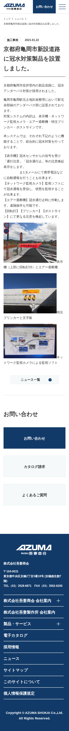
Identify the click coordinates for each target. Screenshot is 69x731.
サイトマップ (16, 670)
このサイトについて (22, 681)
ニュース (19, 19)
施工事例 (12, 40)
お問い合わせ (44, 6)
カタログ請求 (34, 467)
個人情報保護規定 (19, 693)
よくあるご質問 (34, 495)
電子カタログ (16, 635)
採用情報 (11, 647)
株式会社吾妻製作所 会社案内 (29, 612)
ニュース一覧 (30, 379)
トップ (7, 19)
